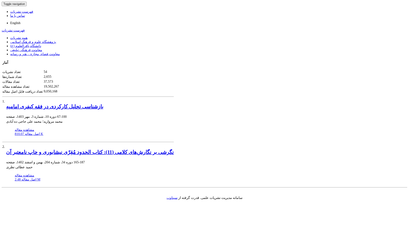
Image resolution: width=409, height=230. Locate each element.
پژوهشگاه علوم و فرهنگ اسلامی (33, 42)
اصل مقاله (29, 134)
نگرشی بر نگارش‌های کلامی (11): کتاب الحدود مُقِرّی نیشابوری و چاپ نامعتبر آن (90, 152)
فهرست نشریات (21, 11)
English (15, 23)
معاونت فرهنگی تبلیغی (26, 50)
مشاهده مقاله (24, 130)
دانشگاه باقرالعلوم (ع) (25, 46)
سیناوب (172, 198)
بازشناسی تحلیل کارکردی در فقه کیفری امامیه (55, 106)
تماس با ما (17, 15)
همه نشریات (18, 38)
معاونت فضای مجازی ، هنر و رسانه (35, 54)
